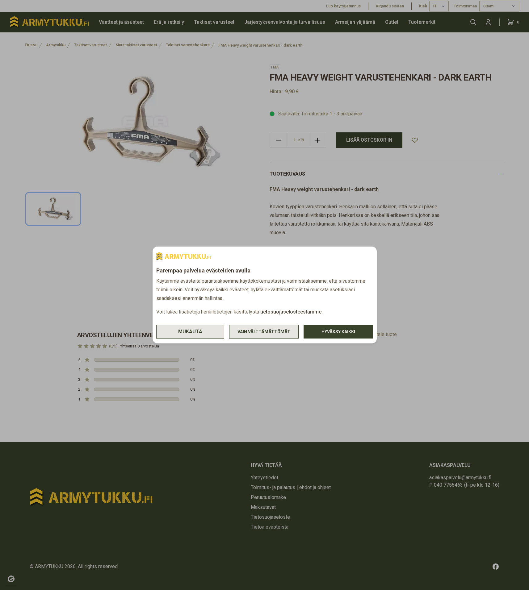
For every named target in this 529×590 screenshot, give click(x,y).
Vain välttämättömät (263, 331)
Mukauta (190, 331)
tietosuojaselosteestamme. (291, 312)
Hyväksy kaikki (338, 331)
